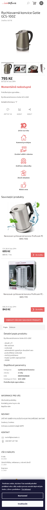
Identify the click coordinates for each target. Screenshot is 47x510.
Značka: (6, 20)
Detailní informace (8, 102)
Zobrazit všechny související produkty (23, 320)
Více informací (26, 489)
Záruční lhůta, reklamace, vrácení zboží (15, 462)
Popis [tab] (5, 327)
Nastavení (22, 495)
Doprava (4, 468)
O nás (3, 457)
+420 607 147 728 (11, 441)
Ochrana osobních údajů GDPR (12, 426)
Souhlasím (22, 503)
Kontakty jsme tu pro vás (10, 403)
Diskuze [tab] (12, 327)
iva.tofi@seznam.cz (12, 437)
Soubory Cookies (7, 422)
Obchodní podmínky (8, 400)
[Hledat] (28, 3)
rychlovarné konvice (26, 370)
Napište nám (6, 406)
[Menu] (41, 3)
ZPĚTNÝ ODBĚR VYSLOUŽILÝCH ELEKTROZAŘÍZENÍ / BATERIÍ (23, 418)
